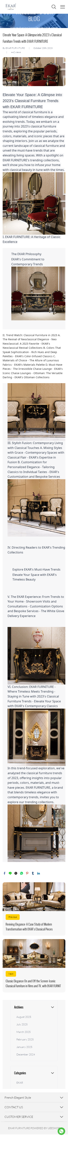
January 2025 (24, 1046)
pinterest (27, 873)
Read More (34, 909)
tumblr (33, 873)
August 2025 (23, 1016)
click (34, 21)
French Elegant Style (18, 1097)
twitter (16, 873)
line (10, 873)
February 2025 (25, 1039)
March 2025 (23, 1031)
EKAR (19, 1082)
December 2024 (25, 1054)
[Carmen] (61, 1131)
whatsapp (21, 873)
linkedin (38, 873)
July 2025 (22, 1024)
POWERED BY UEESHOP (45, 1128)
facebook (4, 873)
